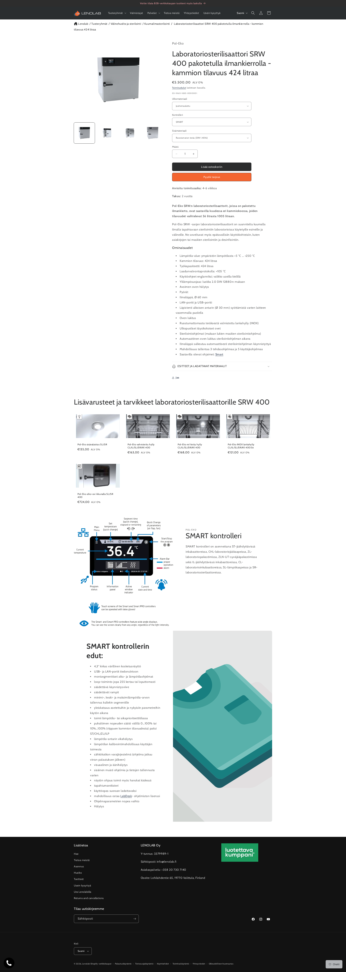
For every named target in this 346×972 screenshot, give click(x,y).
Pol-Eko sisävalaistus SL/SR (92, 444)
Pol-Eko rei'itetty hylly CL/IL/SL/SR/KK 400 (190, 446)
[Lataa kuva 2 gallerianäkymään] (107, 133)
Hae (76, 853)
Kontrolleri (177, 114)
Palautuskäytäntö (123, 963)
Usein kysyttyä (82, 885)
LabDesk (126, 796)
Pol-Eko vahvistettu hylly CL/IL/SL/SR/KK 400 (141, 446)
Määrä (175, 146)
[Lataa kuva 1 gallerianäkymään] (84, 133)
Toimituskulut (179, 87)
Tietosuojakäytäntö (144, 963)
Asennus (79, 866)
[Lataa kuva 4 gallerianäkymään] (152, 133)
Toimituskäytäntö (181, 963)
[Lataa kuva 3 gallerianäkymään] (129, 133)
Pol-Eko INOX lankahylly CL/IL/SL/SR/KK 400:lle (241, 446)
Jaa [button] (177, 377)
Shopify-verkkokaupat (100, 963)
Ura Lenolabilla (82, 891)
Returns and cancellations (89, 898)
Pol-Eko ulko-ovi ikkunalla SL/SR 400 (95, 495)
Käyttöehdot (163, 963)
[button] (117, 13)
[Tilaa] (135, 919)
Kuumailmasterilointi (157, 23)
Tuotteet (79, 879)
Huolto (78, 872)
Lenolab (83, 23)
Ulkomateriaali (179, 98)
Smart (219, 354)
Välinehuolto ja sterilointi (126, 23)
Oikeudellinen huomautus (221, 963)
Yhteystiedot (199, 963)
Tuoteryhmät (99, 23)
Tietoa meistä (82, 860)
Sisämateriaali (179, 130)
